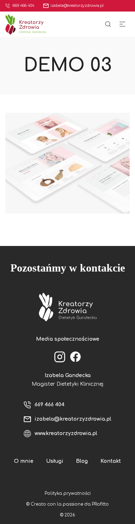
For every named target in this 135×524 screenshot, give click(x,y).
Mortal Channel (68, 170)
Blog (82, 461)
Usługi (54, 461)
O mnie (23, 461)
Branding (68, 160)
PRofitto (100, 504)
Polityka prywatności (68, 493)
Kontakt (110, 461)
